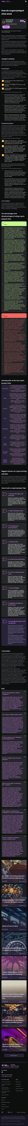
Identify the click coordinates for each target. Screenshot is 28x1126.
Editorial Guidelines (5, 1106)
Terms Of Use (18, 1081)
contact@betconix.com (6, 1076)
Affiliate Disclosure (19, 1090)
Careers (2, 1109)
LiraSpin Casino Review (5, 1081)
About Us (3, 1100)
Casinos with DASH (5, 1094)
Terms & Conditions (19, 1088)
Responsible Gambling (5, 1102)
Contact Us (3, 1104)
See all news (13, 1055)
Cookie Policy (18, 1086)
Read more (21, 881)
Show (6, 27)
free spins (6, 193)
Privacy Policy (18, 1084)
